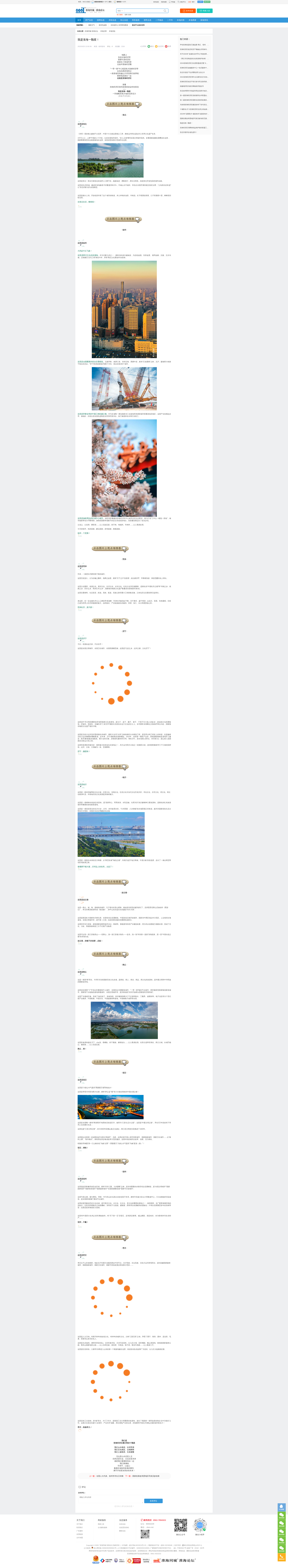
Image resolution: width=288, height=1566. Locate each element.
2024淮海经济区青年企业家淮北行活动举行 (195, 77)
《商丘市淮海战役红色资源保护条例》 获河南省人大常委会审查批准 (204, 58)
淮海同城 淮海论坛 (91, 31)
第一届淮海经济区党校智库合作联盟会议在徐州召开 (198, 95)
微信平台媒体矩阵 (138, 25)
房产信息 (89, 20)
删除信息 (122, 1531)
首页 (79, 20)
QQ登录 (200, 2)
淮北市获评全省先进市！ (188, 132)
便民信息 (147, 20)
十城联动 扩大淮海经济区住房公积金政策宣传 (196, 109)
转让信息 (124, 20)
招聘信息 (101, 20)
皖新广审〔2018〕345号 (195, 1548)
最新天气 (91, 25)
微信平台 (183, 2)
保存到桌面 (103, 25)
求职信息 (112, 20)
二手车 (170, 20)
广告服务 (79, 1531)
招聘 (126, 15)
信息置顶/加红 (124, 1527)
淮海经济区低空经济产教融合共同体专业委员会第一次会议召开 (202, 49)
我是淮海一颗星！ (186, 123)
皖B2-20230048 (166, 1545)
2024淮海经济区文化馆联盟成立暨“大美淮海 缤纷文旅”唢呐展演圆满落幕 (205, 63)
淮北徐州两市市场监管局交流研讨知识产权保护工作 (198, 91)
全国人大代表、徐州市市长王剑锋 (109, 1476)
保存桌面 (156, 2)
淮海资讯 (204, 20)
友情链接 (79, 1534)
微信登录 (207, 2)
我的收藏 (163, 2)
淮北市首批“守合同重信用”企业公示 (192, 72)
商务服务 (136, 20)
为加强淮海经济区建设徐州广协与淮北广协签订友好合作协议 (201, 105)
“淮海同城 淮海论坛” (106, 1545)
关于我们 (79, 1524)
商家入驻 (206, 11)
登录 (193, 2)
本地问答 (181, 20)
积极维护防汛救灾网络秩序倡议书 (192, 86)
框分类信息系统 (193, 1545)
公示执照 (87, 1548)
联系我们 (79, 1527)
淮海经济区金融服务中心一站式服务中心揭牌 (196, 68)
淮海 (129, 15)
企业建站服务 (102, 1527)
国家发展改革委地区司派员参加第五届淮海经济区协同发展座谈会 (203, 118)
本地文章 (103, 31)
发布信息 (189, 11)
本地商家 (192, 20)
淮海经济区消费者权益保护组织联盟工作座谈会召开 (198, 128)
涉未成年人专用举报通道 (119, 25)
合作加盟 (79, 1537)
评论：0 (110, 46)
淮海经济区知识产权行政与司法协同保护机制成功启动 (199, 81)
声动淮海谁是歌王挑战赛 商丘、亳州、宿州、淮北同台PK (200, 45)
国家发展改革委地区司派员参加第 (145, 1476)
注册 (189, 2)
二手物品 (159, 20)
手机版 (173, 2)
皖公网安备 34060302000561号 (105, 1548)
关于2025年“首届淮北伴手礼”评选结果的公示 (196, 54)
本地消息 (112, 31)
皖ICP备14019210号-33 (137, 1545)
